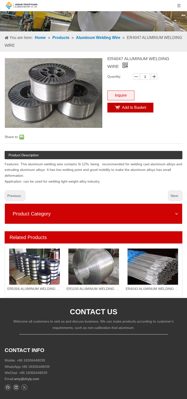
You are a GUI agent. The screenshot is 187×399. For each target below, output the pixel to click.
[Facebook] (8, 387)
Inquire (121, 95)
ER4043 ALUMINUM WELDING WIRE (153, 289)
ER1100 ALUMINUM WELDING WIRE (93, 289)
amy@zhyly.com (26, 379)
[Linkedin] (16, 387)
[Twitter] (24, 387)
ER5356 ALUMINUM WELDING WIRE (34, 289)
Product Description (24, 155)
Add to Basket (134, 107)
